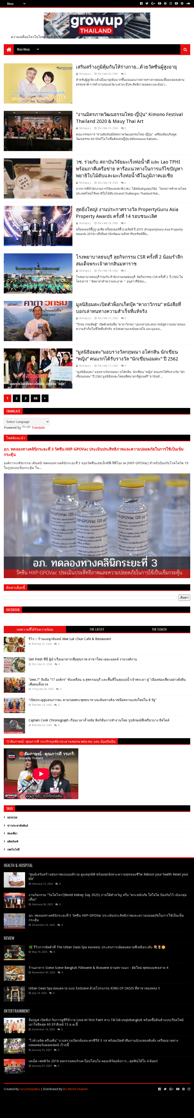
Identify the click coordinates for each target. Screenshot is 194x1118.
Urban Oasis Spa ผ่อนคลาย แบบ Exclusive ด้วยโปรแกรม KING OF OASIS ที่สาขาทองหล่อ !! (94, 988)
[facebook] (141, 3)
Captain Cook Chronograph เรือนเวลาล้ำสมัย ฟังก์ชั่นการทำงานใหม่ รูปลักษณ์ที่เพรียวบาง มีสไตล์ (99, 720)
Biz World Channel (75, 1089)
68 (35, 398)
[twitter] (147, 3)
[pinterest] (165, 3)
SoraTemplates (29, 1089)
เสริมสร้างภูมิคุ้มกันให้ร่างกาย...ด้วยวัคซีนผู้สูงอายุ (126, 67)
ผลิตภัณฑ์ (12, 841)
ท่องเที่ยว (12, 833)
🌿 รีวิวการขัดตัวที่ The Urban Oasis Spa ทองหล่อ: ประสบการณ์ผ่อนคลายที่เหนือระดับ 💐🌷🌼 (97, 947)
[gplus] (153, 3)
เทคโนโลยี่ (13, 849)
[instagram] (170, 3)
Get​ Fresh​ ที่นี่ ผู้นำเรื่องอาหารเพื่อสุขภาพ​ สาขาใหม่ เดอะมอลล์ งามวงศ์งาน (83, 659)
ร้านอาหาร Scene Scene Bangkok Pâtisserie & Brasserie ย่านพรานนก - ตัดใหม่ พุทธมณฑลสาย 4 (98, 968)
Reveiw (12, 817)
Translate (38, 427)
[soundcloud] (187, 3)
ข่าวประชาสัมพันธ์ (17, 825)
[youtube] (159, 3)
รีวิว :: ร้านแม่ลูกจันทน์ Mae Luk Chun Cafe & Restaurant (70, 639)
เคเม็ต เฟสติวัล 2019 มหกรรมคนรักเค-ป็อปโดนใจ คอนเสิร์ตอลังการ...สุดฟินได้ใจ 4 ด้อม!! (93, 1061)
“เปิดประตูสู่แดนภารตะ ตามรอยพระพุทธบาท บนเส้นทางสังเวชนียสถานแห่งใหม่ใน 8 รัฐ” (92, 700)
